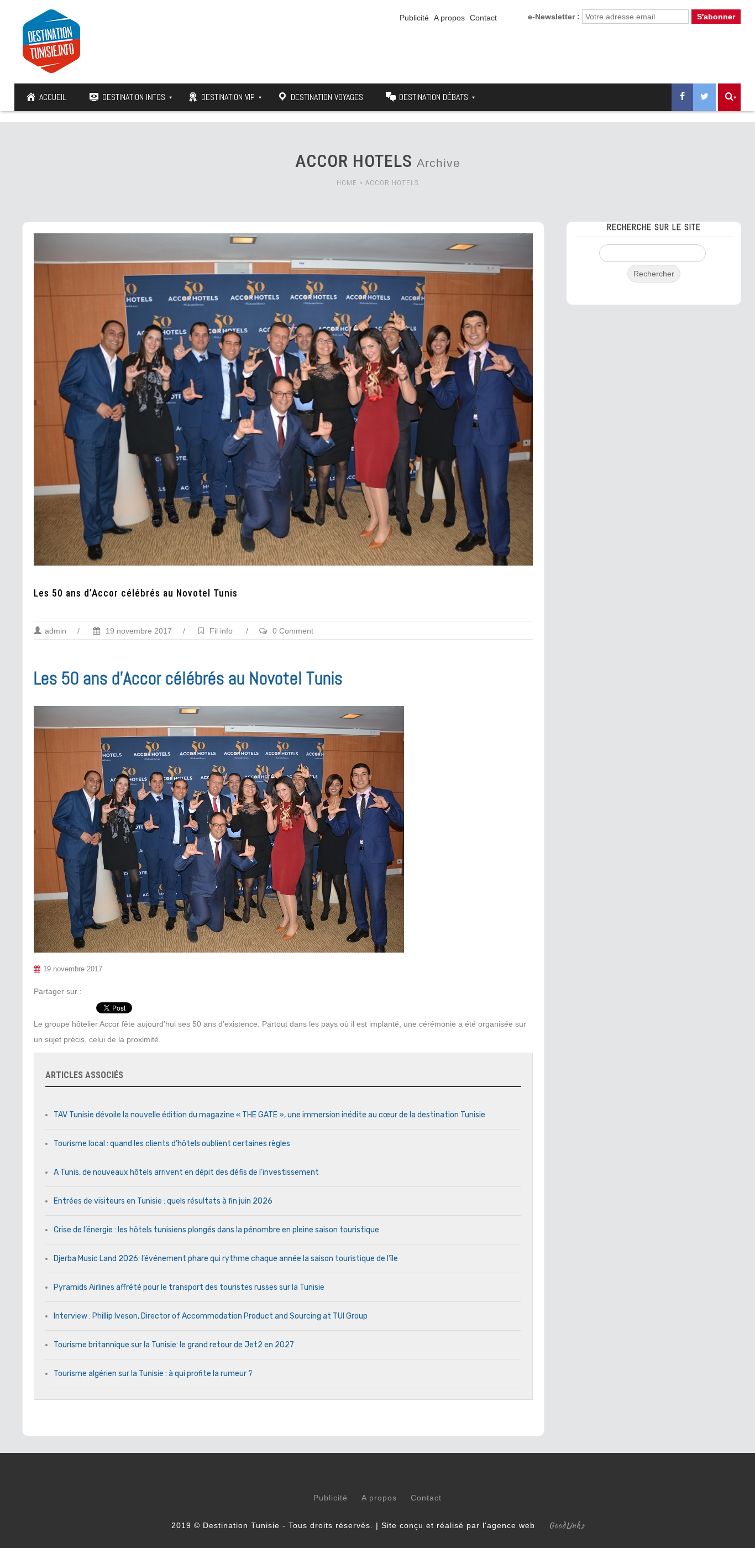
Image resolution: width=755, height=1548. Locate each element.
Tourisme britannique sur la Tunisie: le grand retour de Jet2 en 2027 (174, 1345)
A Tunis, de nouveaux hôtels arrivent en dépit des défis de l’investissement (186, 1172)
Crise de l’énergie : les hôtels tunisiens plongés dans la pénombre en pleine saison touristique (216, 1230)
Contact (483, 17)
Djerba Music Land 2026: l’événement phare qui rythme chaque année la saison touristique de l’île (226, 1258)
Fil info (221, 630)
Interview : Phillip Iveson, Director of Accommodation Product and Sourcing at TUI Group (211, 1316)
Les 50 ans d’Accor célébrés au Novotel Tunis (136, 593)
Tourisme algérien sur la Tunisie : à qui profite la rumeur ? (153, 1373)
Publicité (414, 17)
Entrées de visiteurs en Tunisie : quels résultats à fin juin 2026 (163, 1201)
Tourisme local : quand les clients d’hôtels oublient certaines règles (172, 1143)
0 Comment (292, 630)
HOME (347, 183)
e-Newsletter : (554, 16)
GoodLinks (566, 1525)
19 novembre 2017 (137, 630)
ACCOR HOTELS (391, 183)
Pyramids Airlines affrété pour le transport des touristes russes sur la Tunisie (189, 1287)
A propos (449, 17)
